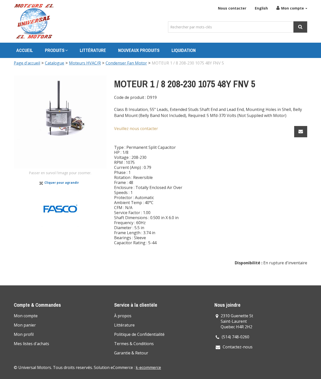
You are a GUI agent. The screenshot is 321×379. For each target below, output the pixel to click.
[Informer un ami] (300, 131)
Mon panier (25, 325)
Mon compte (292, 8)
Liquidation (184, 50)
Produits (54, 50)
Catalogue (54, 63)
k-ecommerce (148, 367)
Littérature (93, 50)
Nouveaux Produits (138, 50)
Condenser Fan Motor (126, 63)
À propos (122, 316)
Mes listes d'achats (31, 343)
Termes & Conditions (134, 343)
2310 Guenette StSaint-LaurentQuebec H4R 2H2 (237, 321)
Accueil (24, 50)
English (261, 8)
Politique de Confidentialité (139, 334)
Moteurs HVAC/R (85, 63)
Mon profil (24, 334)
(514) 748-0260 (235, 337)
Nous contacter (232, 8)
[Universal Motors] (34, 21)
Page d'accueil (27, 63)
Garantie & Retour (131, 353)
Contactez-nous (238, 347)
